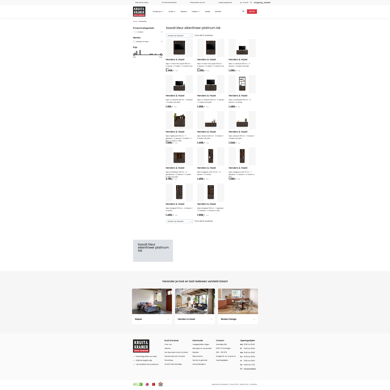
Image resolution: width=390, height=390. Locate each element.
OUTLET (252, 11)
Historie (168, 348)
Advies (207, 11)
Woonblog (169, 360)
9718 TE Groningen (223, 348)
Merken (184, 11)
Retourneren (198, 356)
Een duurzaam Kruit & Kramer (176, 352)
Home (135, 21)
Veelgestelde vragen (201, 344)
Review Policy (244, 384)
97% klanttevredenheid (169, 2)
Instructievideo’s (199, 364)
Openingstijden (222, 360)
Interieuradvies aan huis (197, 2)
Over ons (168, 344)
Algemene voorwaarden (220, 384)
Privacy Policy (233, 384)
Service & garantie (200, 360)
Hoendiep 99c (221, 344)
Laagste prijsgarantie (225, 2)
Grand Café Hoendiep (173, 364)
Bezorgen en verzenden (202, 348)
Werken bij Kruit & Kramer (175, 356)
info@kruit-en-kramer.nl (226, 356)
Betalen (196, 352)
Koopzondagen (250, 369)
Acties (170, 11)
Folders (195, 11)
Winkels (218, 11)
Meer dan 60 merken (141, 2)
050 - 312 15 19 (221, 352)
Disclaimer (253, 384)
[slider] (134, 55)
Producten (157, 11)
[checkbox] (148, 32)
